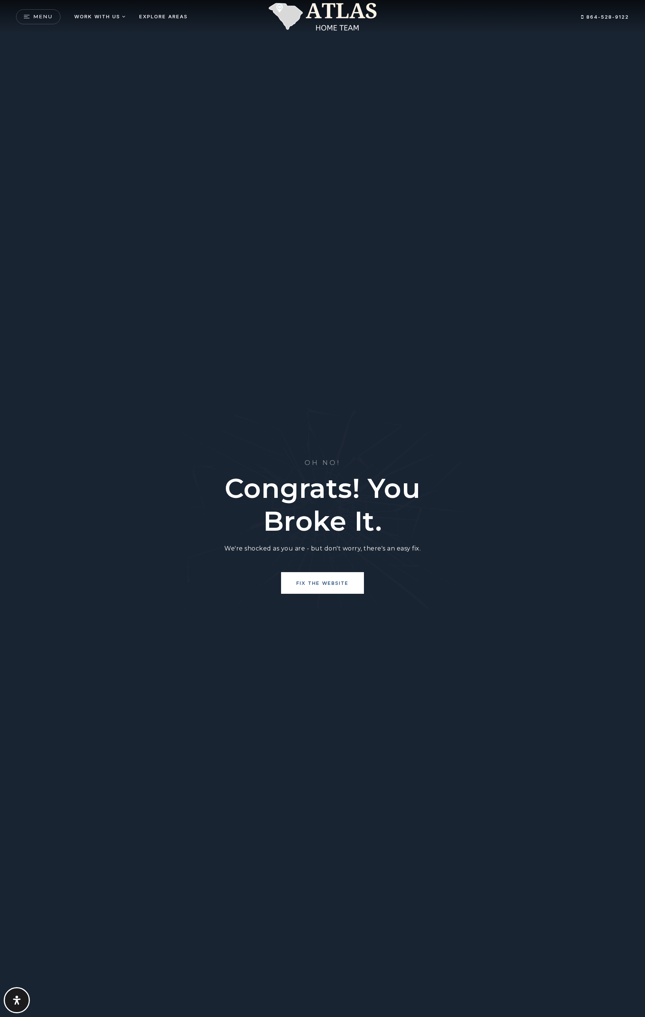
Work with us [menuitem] (97, 16)
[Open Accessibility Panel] (17, 1000)
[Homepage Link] (322, 16)
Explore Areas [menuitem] (163, 16)
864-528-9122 (606, 17)
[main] (322, 508)
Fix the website (322, 583)
